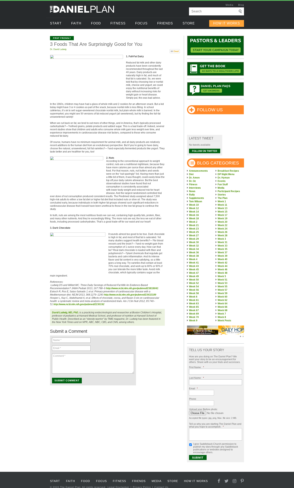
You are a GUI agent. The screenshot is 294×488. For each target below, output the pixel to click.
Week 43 (194, 266)
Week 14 (194, 211)
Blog (241, 5)
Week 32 (194, 245)
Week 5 (222, 276)
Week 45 (194, 269)
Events (222, 181)
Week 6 (193, 296)
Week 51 (222, 279)
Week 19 (222, 218)
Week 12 (194, 208)
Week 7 (222, 313)
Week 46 (222, 269)
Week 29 (194, 238)
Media (229, 5)
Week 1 (222, 201)
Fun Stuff (223, 184)
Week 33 (222, 245)
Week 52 (194, 283)
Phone (192, 399)
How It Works (226, 23)
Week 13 (222, 208)
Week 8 (222, 317)
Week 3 (222, 238)
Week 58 (194, 293)
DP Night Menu (226, 174)
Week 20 (222, 221)
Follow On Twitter (204, 151)
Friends (165, 23)
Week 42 (222, 262)
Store (189, 23)
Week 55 (222, 286)
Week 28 (222, 235)
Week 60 (222, 296)
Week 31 (222, 242)
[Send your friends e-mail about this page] (175, 50)
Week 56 (194, 290)
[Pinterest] (242, 481)
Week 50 (194, 279)
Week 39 (222, 256)
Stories (222, 194)
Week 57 (222, 290)
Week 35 (222, 249)
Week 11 (222, 204)
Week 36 (194, 252)
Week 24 (222, 228)
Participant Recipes (229, 191)
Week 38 (194, 256)
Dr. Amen (194, 177)
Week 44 (222, 266)
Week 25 (194, 232)
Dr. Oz (192, 181)
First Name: (196, 367)
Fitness (118, 23)
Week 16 (194, 215)
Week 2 (193, 221)
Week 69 (194, 313)
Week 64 (222, 303)
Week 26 (222, 232)
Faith (76, 23)
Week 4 (193, 259)
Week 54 (194, 286)
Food (96, 23)
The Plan (222, 198)
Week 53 (222, 283)
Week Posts (224, 320)
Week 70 (194, 317)
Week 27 (194, 235)
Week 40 (222, 259)
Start (56, 23)
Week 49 (194, 276)
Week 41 (194, 262)
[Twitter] (226, 481)
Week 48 (222, 273)
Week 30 (194, 242)
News (192, 191)
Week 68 (222, 310)
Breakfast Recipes (228, 170)
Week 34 (194, 249)
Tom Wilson (195, 201)
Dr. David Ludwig (58, 49)
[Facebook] (219, 481)
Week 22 (222, 225)
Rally (192, 194)
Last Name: (196, 378)
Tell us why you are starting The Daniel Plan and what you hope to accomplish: (215, 425)
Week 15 (222, 211)
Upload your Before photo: (203, 409)
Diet (191, 174)
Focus (141, 23)
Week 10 (194, 204)
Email (193, 388)
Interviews (195, 187)
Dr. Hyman (224, 177)
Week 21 (194, 225)
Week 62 (222, 300)
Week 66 (222, 307)
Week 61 (194, 300)
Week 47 (194, 273)
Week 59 (222, 293)
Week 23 (194, 228)
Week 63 (194, 303)
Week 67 (194, 310)
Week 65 (194, 307)
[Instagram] (235, 481)
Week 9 (193, 320)
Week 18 (194, 218)
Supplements (196, 198)
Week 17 (222, 215)
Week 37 (222, 252)
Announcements (198, 170)
